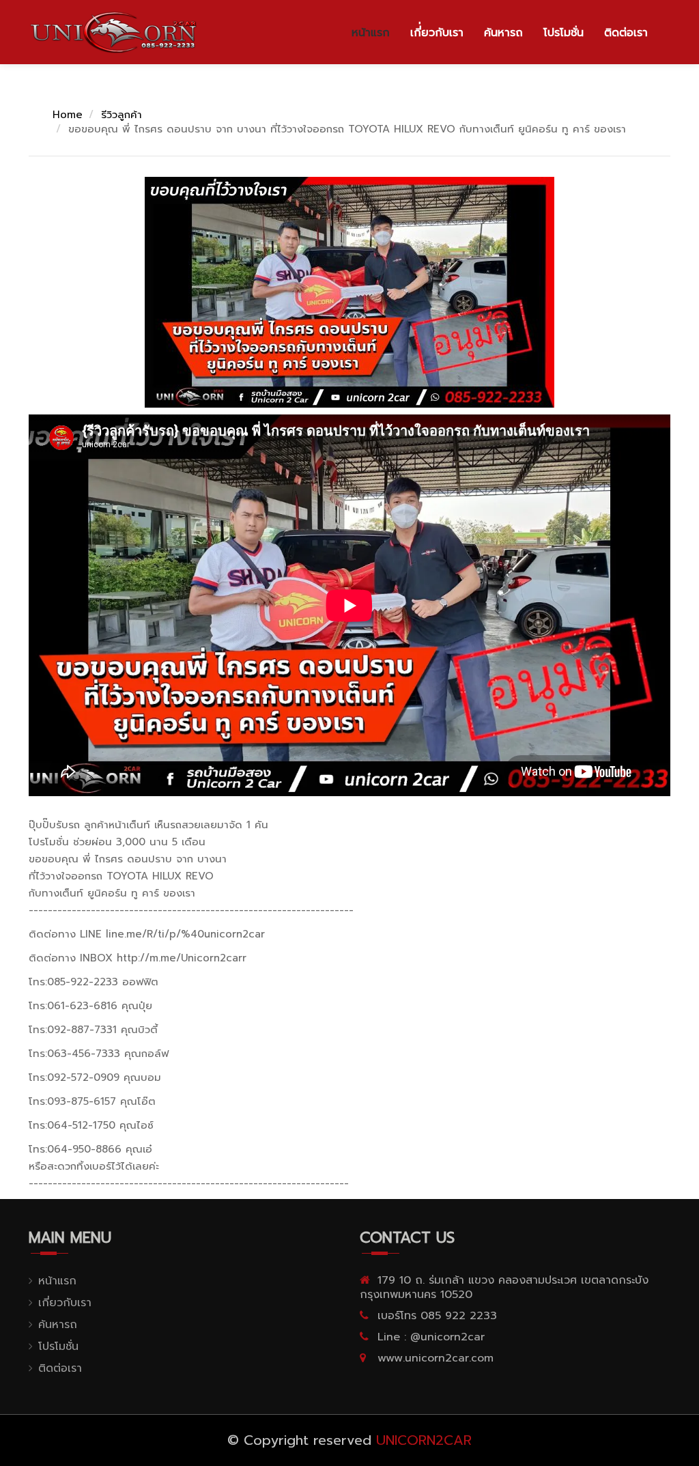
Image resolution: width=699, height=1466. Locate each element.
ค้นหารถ (503, 33)
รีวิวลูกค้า (121, 114)
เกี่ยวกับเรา (64, 1303)
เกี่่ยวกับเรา (436, 33)
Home (68, 114)
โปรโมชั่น (563, 33)
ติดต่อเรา (626, 33)
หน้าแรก (371, 33)
